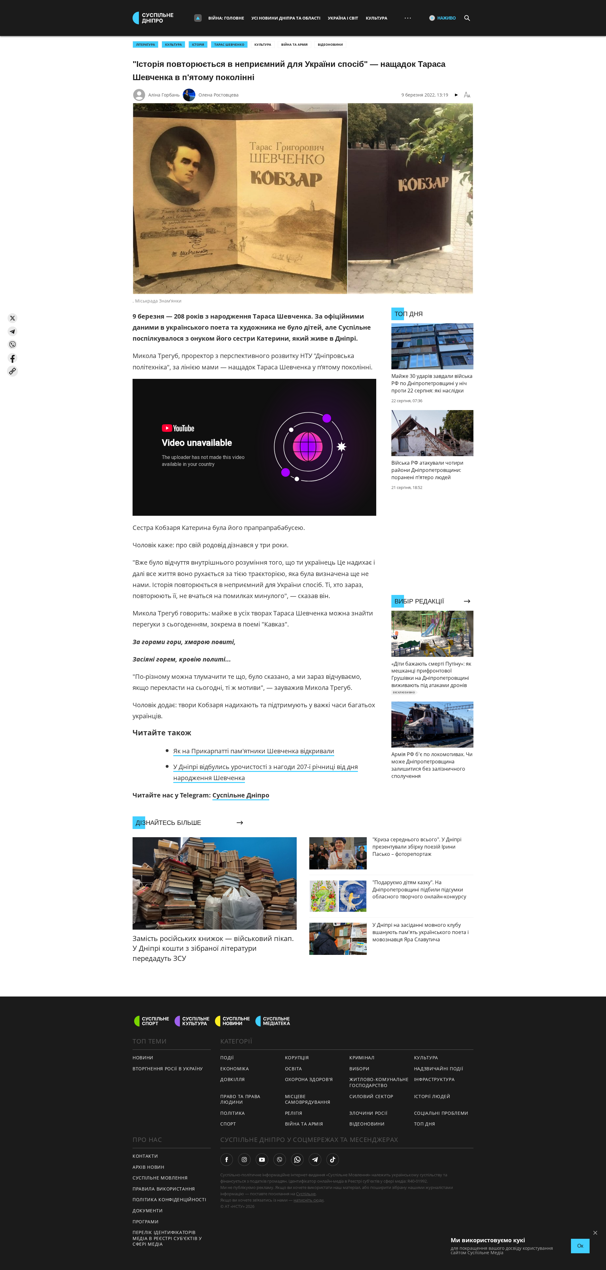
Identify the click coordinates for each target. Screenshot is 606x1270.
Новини (143, 1058)
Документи (148, 1211)
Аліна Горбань (164, 95)
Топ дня (424, 1124)
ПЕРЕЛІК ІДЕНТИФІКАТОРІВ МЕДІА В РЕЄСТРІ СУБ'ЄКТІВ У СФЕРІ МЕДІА (167, 1238)
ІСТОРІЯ (198, 44)
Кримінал (362, 1058)
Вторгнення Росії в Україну (168, 1069)
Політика (232, 1113)
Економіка (234, 1069)
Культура (376, 18)
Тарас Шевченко (229, 44)
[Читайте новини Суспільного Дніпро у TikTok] (332, 1159)
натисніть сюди (309, 1200)
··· (408, 18)
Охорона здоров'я (309, 1079)
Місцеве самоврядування (307, 1099)
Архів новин (148, 1167)
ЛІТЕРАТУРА (145, 44)
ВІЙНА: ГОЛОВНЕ (226, 18)
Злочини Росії (368, 1113)
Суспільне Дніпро (240, 795)
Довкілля (232, 1079)
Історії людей (432, 1096)
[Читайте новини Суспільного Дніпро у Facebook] (226, 1159)
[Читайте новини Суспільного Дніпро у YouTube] (262, 1159)
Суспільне (306, 1194)
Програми (146, 1222)
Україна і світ (343, 18)
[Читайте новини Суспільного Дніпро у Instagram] (244, 1159)
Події (227, 1058)
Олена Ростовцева (219, 95)
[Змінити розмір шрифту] (467, 95)
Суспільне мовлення (160, 1178)
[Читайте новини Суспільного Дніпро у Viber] (279, 1159)
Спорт (228, 1124)
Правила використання (164, 1189)
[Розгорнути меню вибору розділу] (198, 18)
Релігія (293, 1113)
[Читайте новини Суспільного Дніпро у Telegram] (315, 1159)
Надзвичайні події (438, 1069)
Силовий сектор (371, 1096)
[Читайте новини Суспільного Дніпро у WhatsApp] (297, 1159)
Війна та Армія (294, 44)
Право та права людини (240, 1099)
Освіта (293, 1069)
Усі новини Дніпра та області (286, 18)
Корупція (297, 1058)
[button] (12, 318)
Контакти (145, 1156)
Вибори (359, 1069)
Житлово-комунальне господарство (379, 1082)
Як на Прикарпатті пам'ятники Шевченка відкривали (253, 751)
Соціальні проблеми (441, 1113)
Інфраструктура (434, 1079)
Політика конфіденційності (169, 1199)
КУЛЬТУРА (173, 44)
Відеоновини (330, 44)
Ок (580, 1246)
